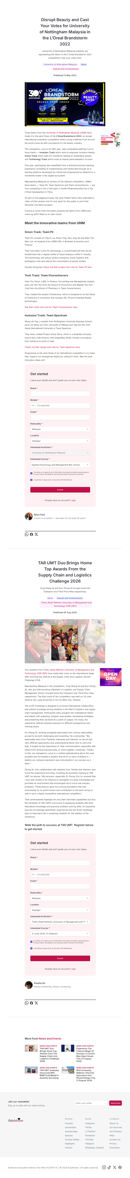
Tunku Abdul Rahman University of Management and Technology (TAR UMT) (66, 604)
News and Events (50, 1038)
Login (73, 500)
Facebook (90, 1135)
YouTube (89, 1139)
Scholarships (71, 1131)
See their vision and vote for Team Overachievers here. (51, 307)
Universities (70, 1127)
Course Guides (72, 1139)
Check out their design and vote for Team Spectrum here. (52, 347)
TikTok (88, 1127)
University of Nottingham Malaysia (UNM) (66, 132)
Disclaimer (115, 1147)
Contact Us (115, 1139)
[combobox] (33, 405)
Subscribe (115, 1103)
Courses (69, 1123)
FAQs (112, 1135)
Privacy (113, 1143)
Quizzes (69, 1135)
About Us (114, 1123)
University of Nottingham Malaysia (60, 64)
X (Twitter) (90, 1131)
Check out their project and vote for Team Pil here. (67, 267)
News (83, 64)
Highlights (70, 1143)
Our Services (116, 1127)
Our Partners (116, 1131)
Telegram (89, 1143)
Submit (60, 490)
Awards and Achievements (66, 69)
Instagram (90, 1123)
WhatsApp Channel (94, 1147)
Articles (68, 1147)
